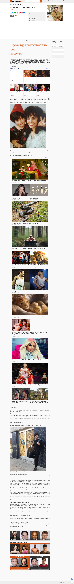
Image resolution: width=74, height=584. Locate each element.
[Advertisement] (37, 30)
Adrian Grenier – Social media (16, 55)
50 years (33, 18)
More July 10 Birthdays (20, 556)
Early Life (12, 48)
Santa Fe (33, 16)
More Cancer (40, 556)
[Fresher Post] (17, 1)
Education (13, 49)
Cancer (33, 20)
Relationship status (14, 50)
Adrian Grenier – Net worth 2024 (16, 54)
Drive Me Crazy (30, 62)
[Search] (41, 1)
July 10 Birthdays (20, 568)
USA (37, 16)
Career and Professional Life (16, 53)
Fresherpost (12, 4)
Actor (15, 4)
